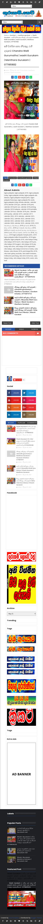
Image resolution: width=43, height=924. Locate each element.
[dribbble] (23, 2)
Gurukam (13, 35)
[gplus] (11, 2)
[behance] (31, 2)
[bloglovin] (19, 2)
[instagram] (35, 2)
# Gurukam (12, 178)
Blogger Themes (36, 918)
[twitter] (7, 2)
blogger (8, 329)
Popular (21, 423)
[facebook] (2, 2)
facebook (34, 329)
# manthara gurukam (25, 178)
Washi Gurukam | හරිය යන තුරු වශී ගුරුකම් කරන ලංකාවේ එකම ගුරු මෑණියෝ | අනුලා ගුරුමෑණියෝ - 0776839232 (26, 274)
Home (6, 35)
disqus (21, 329)
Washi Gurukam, (15, 72)
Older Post (35, 323)
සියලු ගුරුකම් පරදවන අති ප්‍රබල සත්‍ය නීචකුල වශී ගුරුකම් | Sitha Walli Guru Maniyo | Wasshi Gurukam (26, 311)
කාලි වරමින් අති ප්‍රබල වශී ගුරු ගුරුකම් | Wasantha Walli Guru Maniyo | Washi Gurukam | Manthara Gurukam (26, 301)
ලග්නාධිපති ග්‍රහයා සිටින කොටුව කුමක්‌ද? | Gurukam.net (25, 830)
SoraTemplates (14, 918)
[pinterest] (15, 2)
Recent (11, 423)
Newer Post (7, 323)
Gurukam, (25, 70)
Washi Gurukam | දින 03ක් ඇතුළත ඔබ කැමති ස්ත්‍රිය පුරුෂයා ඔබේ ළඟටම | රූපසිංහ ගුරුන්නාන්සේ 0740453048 (25, 442)
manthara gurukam (24, 35)
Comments (32, 423)
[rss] (27, 2)
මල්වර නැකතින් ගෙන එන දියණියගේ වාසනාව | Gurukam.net (26, 851)
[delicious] (39, 2)
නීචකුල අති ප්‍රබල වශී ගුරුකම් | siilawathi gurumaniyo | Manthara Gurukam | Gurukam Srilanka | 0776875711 (26, 290)
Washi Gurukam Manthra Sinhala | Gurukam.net (24, 859)
